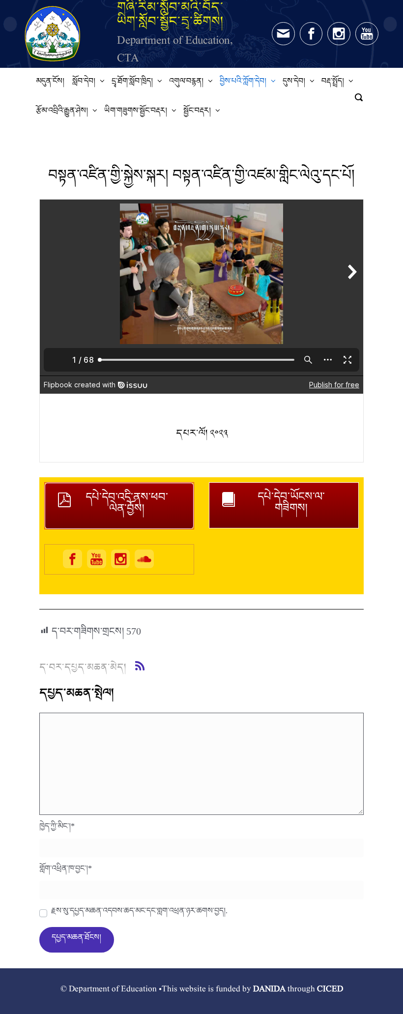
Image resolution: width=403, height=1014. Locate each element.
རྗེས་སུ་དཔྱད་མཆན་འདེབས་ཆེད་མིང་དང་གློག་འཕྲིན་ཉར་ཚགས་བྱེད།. (139, 913)
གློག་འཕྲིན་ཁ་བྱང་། (65, 871)
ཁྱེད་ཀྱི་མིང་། (57, 829)
